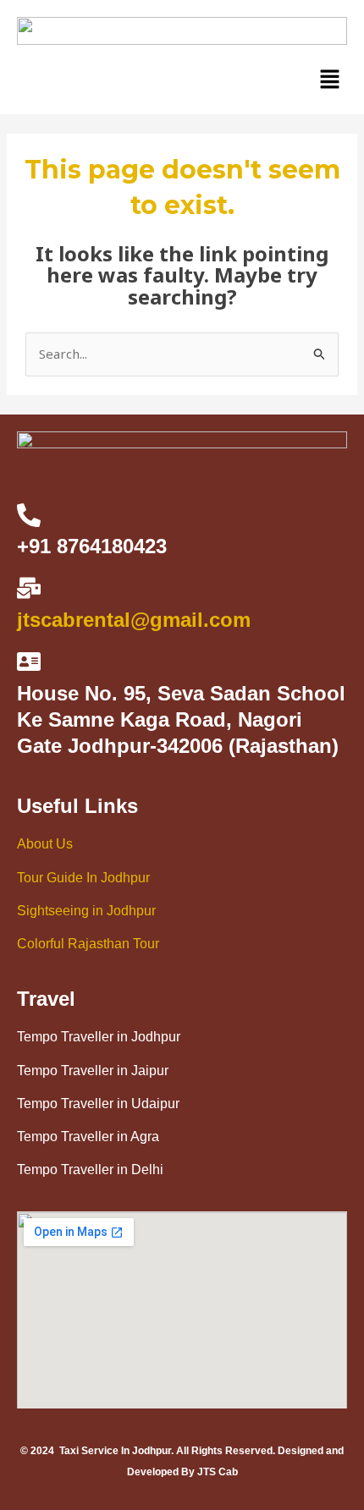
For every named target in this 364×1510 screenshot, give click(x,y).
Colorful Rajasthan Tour (88, 943)
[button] (330, 79)
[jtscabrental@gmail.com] (29, 588)
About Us (45, 844)
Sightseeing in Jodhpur (86, 910)
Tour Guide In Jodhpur (83, 877)
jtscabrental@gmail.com (134, 619)
